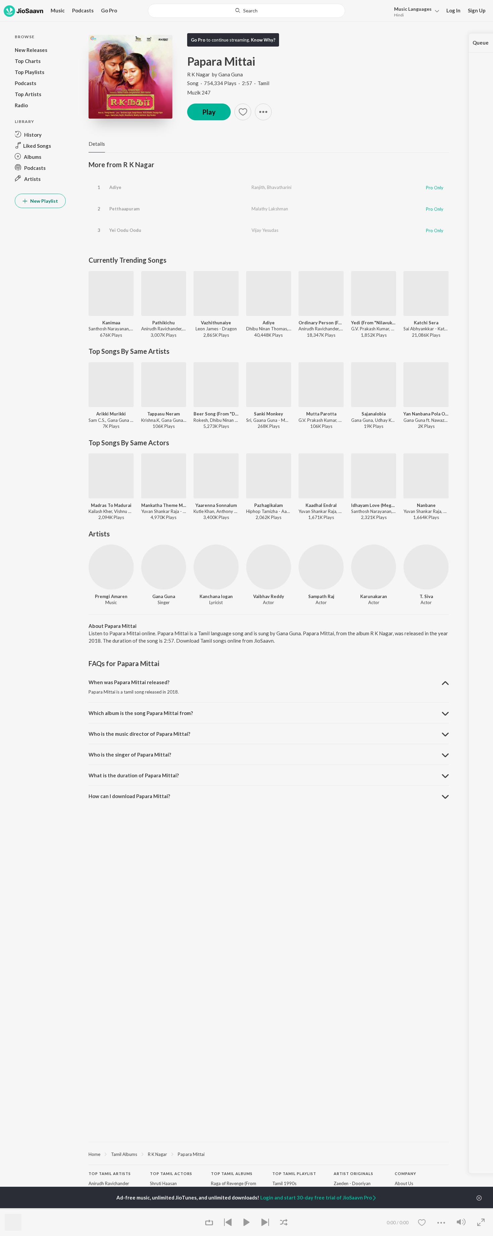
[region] (269, 1154)
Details (97, 144)
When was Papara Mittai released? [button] (129, 682)
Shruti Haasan (163, 1183)
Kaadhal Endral (321, 505)
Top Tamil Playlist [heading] (294, 1173)
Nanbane (426, 505)
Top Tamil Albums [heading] (232, 1173)
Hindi (399, 15)
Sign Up (477, 10)
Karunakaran (373, 596)
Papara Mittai (191, 1154)
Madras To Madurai (111, 505)
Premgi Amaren (111, 596)
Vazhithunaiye (216, 322)
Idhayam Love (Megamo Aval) (373, 505)
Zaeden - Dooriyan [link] (352, 1183)
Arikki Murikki (111, 413)
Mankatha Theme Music (163, 505)
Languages (413, 9)
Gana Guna (230, 74)
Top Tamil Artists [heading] (110, 1173)
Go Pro (109, 10)
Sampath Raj (321, 596)
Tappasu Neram (163, 413)
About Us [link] (404, 1183)
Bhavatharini (279, 187)
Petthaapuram (124, 208)
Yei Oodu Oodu (125, 230)
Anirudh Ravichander (109, 1183)
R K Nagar (198, 74)
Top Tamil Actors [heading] (171, 1173)
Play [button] (209, 112)
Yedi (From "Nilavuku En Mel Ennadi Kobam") (373, 322)
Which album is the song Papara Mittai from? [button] (141, 713)
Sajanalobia (374, 413)
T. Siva (426, 596)
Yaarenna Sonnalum (216, 505)
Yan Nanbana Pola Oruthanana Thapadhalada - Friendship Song (426, 413)
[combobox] (246, 10)
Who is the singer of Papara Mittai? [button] (130, 755)
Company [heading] (405, 1173)
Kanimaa (111, 322)
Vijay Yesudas (265, 230)
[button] (414, 11)
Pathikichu (163, 322)
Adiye (115, 187)
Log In (453, 10)
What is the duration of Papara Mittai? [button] (134, 775)
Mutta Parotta (321, 413)
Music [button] (58, 10)
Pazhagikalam (268, 505)
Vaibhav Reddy (268, 596)
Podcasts (83, 10)
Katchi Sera (426, 322)
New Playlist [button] (43, 201)
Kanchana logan (216, 596)
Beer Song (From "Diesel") (216, 413)
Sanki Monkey (268, 413)
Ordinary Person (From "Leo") (321, 322)
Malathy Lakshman (270, 208)
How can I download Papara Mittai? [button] (129, 796)
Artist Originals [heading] (353, 1173)
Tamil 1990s (284, 1183)
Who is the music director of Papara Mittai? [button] (139, 734)
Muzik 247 (199, 92)
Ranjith (258, 187)
